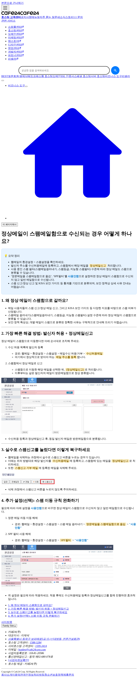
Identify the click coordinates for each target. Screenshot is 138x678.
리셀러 (12, 58)
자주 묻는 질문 (48, 17)
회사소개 (6, 674)
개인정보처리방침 (33, 674)
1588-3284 (35, 642)
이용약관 (17, 674)
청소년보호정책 (53, 674)
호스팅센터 (15, 30)
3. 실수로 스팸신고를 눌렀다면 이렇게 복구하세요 (37, 612)
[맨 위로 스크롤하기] (2, 80)
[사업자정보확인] (18, 660)
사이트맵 (6, 622)
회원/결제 (19, 76)
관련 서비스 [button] (8, 20)
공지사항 (26, 17)
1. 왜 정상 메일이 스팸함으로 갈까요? (30, 605)
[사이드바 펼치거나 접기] (5, 8)
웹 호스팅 (47, 76)
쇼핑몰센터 (15, 26)
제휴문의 (68, 674)
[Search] (115, 70)
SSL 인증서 (67, 76)
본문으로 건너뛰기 (12, 3)
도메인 (57, 76)
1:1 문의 (78, 17)
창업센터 (13, 48)
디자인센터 (15, 44)
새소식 (61, 17)
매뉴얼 (36, 17)
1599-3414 (41, 646)
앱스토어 (13, 41)
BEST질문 (7, 76)
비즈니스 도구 (113, 76)
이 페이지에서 (9, 224)
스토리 (69, 17)
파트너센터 (15, 55)
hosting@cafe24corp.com (32, 649)
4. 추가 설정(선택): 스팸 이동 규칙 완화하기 (34, 615)
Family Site (9, 625)
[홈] (72, 218)
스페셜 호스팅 (82, 76)
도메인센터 (15, 34)
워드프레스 (34, 76)
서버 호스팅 (98, 76)
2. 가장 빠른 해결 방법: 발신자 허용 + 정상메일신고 (38, 608)
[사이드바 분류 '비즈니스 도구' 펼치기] (26, 86)
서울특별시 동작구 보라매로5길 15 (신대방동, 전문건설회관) (44, 638)
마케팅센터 (15, 37)
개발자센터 (15, 51)
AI (26, 76)
